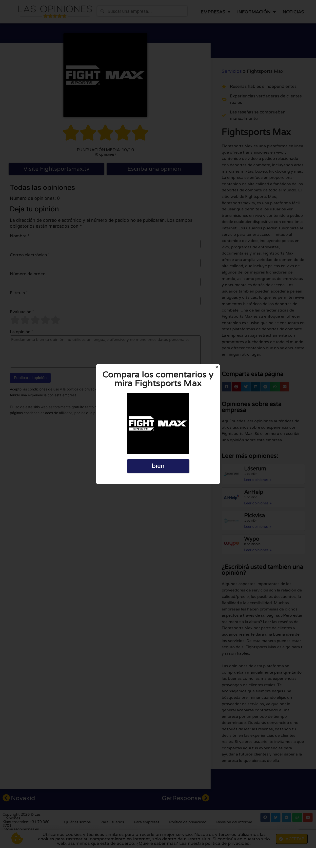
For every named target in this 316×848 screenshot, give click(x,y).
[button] (216, 367)
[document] (158, 424)
